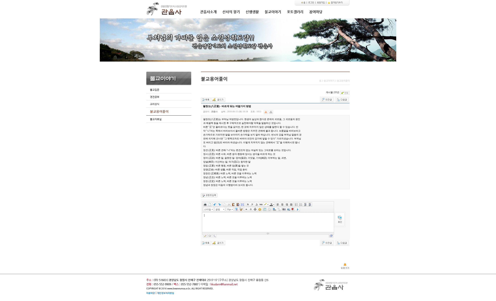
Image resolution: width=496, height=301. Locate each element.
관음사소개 (208, 12)
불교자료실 (156, 119)
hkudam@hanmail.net (224, 284)
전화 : (150, 284)
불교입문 (154, 89)
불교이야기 (273, 12)
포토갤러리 (295, 12)
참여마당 (315, 12)
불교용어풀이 (159, 111)
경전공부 (154, 96)
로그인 (311, 2)
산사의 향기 (231, 12)
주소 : (149, 279)
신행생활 (252, 12)
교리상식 (154, 104)
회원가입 (321, 2)
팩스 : (177, 284)
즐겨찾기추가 (336, 2)
